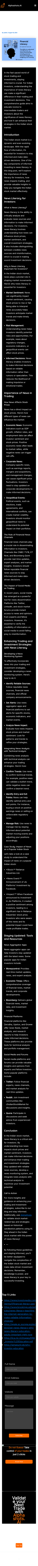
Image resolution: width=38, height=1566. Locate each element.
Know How (19, 1462)
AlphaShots (26, 1215)
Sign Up (19, 1545)
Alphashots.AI (15, 5)
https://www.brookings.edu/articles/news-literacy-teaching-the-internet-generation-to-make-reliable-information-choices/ (20, 1314)
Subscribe (18, 1435)
